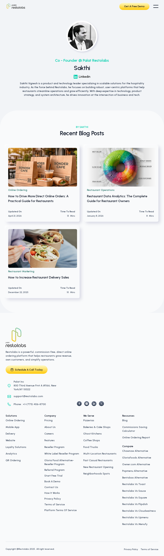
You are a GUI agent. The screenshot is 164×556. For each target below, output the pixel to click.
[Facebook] (79, 403)
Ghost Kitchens (92, 433)
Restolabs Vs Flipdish (135, 504)
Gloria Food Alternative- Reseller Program (59, 462)
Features (49, 440)
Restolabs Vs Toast (134, 484)
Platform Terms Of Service (60, 510)
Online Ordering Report (136, 437)
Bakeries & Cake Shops (97, 427)
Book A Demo (52, 481)
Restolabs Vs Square (134, 497)
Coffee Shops (91, 440)
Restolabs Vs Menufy (135, 524)
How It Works (52, 493)
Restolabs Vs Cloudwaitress (139, 510)
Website (10, 440)
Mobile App (12, 427)
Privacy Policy (52, 499)
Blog (124, 420)
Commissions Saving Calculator (134, 429)
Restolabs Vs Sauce (134, 490)
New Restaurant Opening (98, 467)
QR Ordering (13, 460)
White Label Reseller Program (61, 453)
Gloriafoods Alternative (136, 457)
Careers (49, 433)
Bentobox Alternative (135, 477)
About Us (50, 427)
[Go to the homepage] (16, 337)
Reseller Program (54, 447)
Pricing (48, 420)
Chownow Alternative (135, 450)
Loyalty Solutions (16, 447)
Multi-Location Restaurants (99, 453)
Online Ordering (15, 420)
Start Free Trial (53, 476)
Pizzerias (88, 420)
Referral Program (54, 470)
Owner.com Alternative (136, 464)
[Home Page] (16, 6)
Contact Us (51, 487)
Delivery (10, 433)
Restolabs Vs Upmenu (135, 517)
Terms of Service (54, 504)
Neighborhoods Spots (96, 473)
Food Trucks (90, 447)
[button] (155, 6)
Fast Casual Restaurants (98, 460)
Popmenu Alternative (134, 470)
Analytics (11, 453)
